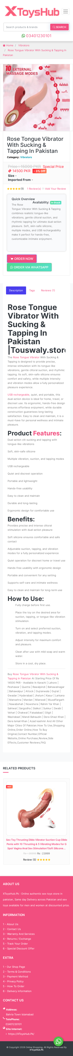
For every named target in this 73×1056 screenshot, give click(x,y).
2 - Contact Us (12, 929)
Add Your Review (55, 188)
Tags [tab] (32, 290)
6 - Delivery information (17, 991)
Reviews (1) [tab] (48, 290)
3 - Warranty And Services (19, 933)
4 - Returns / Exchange (17, 938)
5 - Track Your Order (15, 943)
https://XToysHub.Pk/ (21, 1033)
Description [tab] (16, 290)
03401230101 (38, 35)
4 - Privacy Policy (13, 981)
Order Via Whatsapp (30, 267)
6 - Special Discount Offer (18, 948)
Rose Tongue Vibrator (26, 357)
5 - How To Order (13, 986)
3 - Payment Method (15, 976)
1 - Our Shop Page (14, 966)
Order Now (23, 259)
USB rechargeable (18, 394)
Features (46, 433)
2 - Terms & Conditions (17, 971)
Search (60, 27)
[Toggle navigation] (65, 11)
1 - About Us (10, 924)
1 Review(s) (34, 188)
